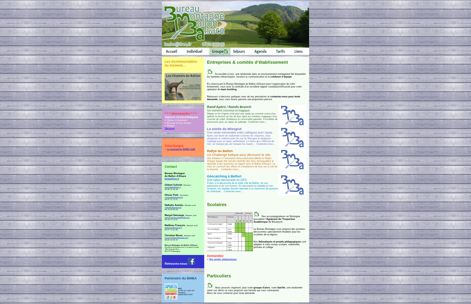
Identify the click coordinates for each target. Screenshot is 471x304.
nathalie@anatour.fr (173, 207)
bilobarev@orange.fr (173, 228)
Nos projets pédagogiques (223, 259)
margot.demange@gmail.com (177, 218)
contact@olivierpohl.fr (174, 197)
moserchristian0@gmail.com (176, 238)
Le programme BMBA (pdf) (181, 149)
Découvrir (170, 128)
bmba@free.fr (172, 178)
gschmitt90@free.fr (173, 187)
